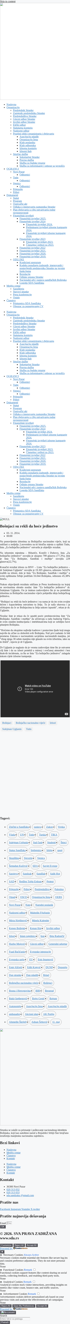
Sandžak (40, 873)
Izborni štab (26, 151)
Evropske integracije (40, 951)
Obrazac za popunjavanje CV (28, 306)
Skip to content (7, 1)
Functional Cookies (13, 1269)
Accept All (31, 1245)
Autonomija (15, 1006)
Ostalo (16, 297)
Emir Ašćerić (15, 967)
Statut (16, 198)
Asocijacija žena (34, 1006)
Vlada (12, 834)
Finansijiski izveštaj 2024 (32, 221)
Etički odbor (19, 125)
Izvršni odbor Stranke (24, 122)
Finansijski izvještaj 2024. (39, 224)
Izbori (53, 722)
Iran (43, 936)
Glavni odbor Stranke (24, 119)
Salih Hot (55, 873)
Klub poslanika (27, 142)
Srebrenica (36, 850)
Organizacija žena (29, 139)
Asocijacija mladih (29, 136)
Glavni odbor (37, 944)
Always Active (31, 1254)
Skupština (14, 858)
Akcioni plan (31, 1014)
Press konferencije (22, 294)
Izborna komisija (28, 148)
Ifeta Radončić (56, 936)
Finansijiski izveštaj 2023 (32, 239)
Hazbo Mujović (17, 944)
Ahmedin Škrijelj (18, 1022)
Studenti (51, 842)
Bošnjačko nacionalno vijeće (30, 722)
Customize (6, 1245)
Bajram (53, 998)
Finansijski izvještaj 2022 (32, 247)
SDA (35, 866)
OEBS (58, 897)
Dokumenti (12, 195)
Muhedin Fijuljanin (40, 912)
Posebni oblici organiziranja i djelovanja (33, 133)
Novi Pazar (19, 171)
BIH (37, 990)
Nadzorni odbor (21, 130)
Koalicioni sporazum (30, 262)
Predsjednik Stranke (23, 110)
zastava (37, 827)
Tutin (15, 177)
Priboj (16, 192)
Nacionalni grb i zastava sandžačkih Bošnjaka (43, 280)
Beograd (49, 990)
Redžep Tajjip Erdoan (30, 881)
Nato (27, 905)
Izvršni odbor (53, 928)
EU (31, 959)
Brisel (46, 975)
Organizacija (13, 107)
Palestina (59, 889)
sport (59, 850)
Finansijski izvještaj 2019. (33, 256)
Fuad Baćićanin (17, 951)
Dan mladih (32, 975)
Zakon (49, 827)
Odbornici (25, 174)
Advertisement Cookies (15, 1293)
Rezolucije (25, 274)
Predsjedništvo (42, 889)
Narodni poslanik (44, 905)
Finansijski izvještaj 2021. (33, 250)
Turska (42, 834)
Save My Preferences (24, 1306)
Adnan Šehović (39, 1022)
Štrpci (64, 842)
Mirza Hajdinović (18, 920)
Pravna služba (27, 160)
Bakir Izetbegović (18, 998)
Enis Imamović (45, 959)
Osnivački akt (20, 204)
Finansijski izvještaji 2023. (39, 242)
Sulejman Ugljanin (11, 729)
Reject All (19, 1245)
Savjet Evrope (50, 866)
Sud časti (37, 842)
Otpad (12, 897)
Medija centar (14, 285)
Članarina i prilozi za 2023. (40, 244)
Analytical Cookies (13, 1281)
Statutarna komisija (23, 127)
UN (22, 834)
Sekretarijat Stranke (30, 157)
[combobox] (15, 1319)
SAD (11, 881)
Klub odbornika (28, 145)
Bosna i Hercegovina (20, 990)
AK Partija (48, 1014)
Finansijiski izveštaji (23, 215)
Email (3, 1223)
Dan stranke (15, 975)
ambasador (14, 1014)
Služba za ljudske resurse (32, 163)
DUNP (49, 967)
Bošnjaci (6, 722)
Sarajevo (13, 873)
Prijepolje (18, 189)
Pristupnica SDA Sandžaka (27, 303)
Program (17, 201)
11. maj (56, 1022)
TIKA (54, 834)
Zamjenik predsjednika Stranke (29, 113)
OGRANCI (13, 168)
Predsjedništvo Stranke (24, 116)
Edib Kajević (34, 967)
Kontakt (11, 1158)
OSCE (23, 897)
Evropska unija (16, 959)
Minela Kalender (40, 920)
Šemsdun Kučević (18, 866)
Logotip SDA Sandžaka (32, 283)
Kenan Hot (35, 928)
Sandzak (27, 873)
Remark (28, 1269)
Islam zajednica (28, 936)
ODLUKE (18, 259)
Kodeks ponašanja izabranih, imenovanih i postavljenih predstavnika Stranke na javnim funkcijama (42, 268)
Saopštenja (18, 288)
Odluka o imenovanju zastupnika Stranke (34, 206)
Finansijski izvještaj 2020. (33, 253)
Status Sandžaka (17, 850)
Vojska (61, 827)
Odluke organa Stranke (31, 277)
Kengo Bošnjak (17, 928)
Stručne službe (20, 154)
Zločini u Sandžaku (19, 827)
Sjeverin (28, 858)
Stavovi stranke (21, 291)
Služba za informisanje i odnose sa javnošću (42, 165)
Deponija (62, 967)
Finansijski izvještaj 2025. (33, 218)
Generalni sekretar (58, 944)
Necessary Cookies (13, 1254)
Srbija (49, 850)
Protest (50, 881)
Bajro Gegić (38, 998)
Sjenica (17, 183)
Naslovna (11, 104)
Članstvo (11, 300)
